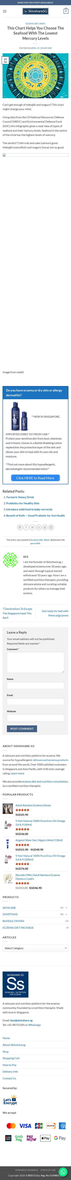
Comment (13, 649)
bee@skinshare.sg (21, 1020)
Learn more (17, 773)
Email (10, 695)
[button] (5, 11)
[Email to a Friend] (39, 527)
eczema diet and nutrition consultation (45, 781)
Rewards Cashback (26, 1170)
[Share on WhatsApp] (20, 527)
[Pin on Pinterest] (45, 527)
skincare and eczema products (50, 759)
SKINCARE (9, 907)
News (42, 23)
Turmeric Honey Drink (20, 497)
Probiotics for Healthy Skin (22, 503)
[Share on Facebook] (26, 527)
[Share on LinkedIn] (51, 527)
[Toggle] (66, 907)
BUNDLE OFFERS (13, 921)
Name (10, 678)
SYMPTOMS (10, 914)
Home (6, 1038)
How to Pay (9, 1064)
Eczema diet (32, 23)
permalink (35, 543)
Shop (6, 1051)
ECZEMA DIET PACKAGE (18, 927)
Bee (50, 48)
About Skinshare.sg (14, 1044)
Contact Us (9, 1078)
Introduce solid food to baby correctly (29, 509)
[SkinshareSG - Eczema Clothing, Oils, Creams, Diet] (35, 11)
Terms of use (47, 1170)
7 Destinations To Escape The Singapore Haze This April (17, 613)
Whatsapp (34, 1024)
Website (11, 711)
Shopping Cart (11, 1058)
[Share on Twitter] (32, 527)
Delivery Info (10, 1071)
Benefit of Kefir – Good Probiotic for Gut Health (35, 515)
